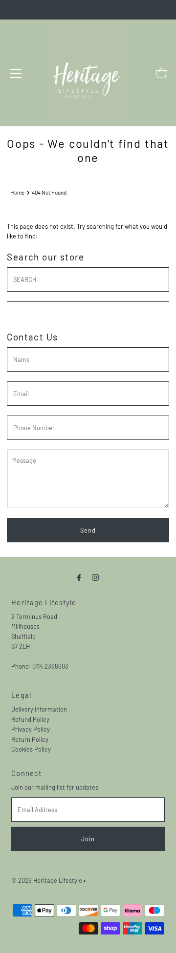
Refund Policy (30, 719)
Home (17, 192)
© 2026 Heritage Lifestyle (46, 880)
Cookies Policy (31, 749)
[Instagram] (95, 576)
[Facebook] (79, 576)
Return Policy (29, 739)
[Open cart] (161, 73)
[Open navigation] (15, 73)
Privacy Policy (30, 729)
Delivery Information (39, 709)
